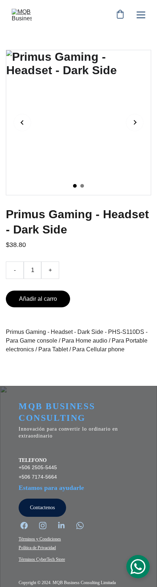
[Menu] (141, 15)
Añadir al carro (38, 299)
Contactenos (42, 507)
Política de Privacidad (37, 547)
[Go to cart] (120, 14)
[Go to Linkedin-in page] (65, 525)
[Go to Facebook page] (27, 525)
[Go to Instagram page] (46, 525)
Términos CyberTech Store (42, 559)
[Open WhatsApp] (138, 566)
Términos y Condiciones (40, 539)
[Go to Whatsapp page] (80, 525)
